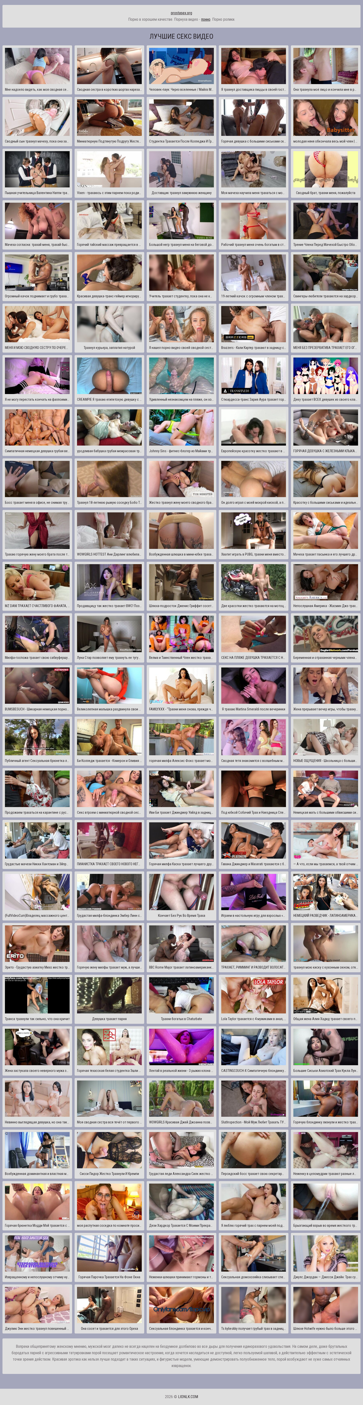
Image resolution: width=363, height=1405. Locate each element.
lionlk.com (188, 1396)
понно (205, 19)
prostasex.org (181, 13)
